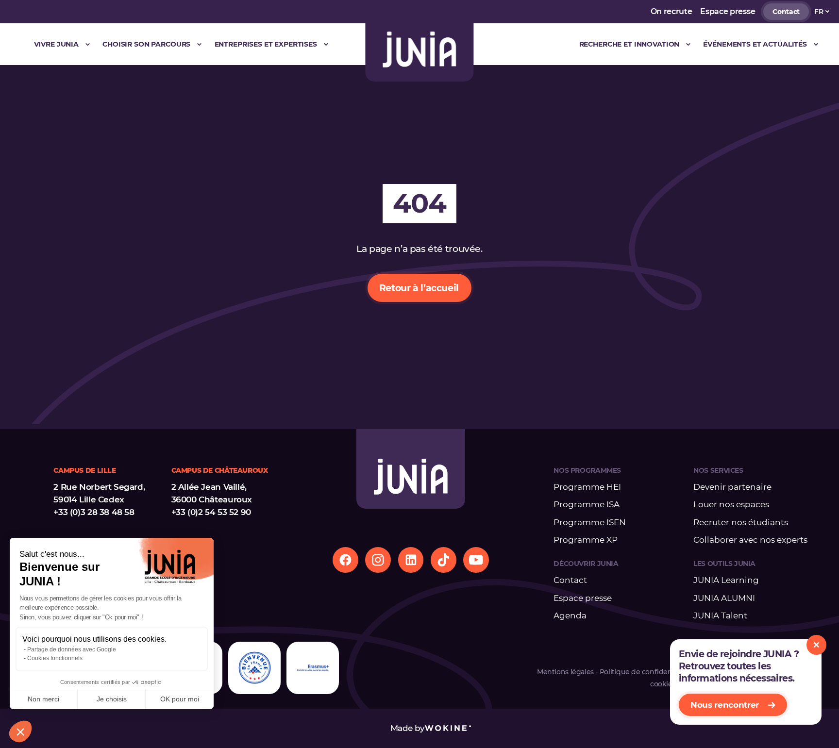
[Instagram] (378, 560)
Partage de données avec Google (71, 649)
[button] (20, 731)
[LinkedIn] (411, 560)
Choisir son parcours (146, 44)
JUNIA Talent (720, 615)
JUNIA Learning (726, 580)
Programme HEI (587, 487)
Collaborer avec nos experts (750, 540)
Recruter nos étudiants (740, 522)
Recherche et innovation (629, 44)
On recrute (671, 11)
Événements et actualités (755, 44)
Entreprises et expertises (266, 44)
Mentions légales (565, 671)
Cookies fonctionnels (55, 658)
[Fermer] (816, 645)
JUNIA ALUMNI (724, 598)
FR (818, 11)
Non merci (43, 699)
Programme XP (586, 540)
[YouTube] (476, 560)
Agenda (570, 615)
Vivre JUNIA (56, 44)
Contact (786, 11)
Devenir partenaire (732, 487)
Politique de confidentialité (645, 671)
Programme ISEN (590, 522)
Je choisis (112, 699)
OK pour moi (179, 699)
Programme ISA (587, 504)
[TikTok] (443, 560)
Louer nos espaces (731, 504)
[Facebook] (345, 560)
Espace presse (727, 11)
